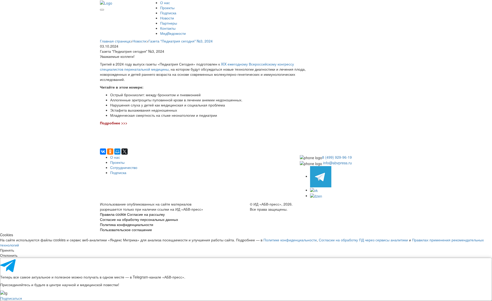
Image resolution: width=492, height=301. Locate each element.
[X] (124, 151)
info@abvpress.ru (337, 162)
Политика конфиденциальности (126, 224)
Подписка (168, 12)
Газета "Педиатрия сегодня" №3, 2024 (180, 41)
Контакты (168, 28)
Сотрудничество (123, 167)
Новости (167, 17)
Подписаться (11, 298)
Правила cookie (113, 214)
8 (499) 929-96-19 (337, 157)
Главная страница (115, 41)
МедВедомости (173, 33)
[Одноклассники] (110, 151)
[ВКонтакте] (103, 151)
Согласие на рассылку (146, 214)
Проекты (167, 7)
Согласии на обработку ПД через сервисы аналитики (363, 239)
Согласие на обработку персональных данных (139, 219)
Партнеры (168, 23)
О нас (165, 2)
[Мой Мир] (117, 151)
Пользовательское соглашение (126, 229)
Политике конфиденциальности (290, 239)
